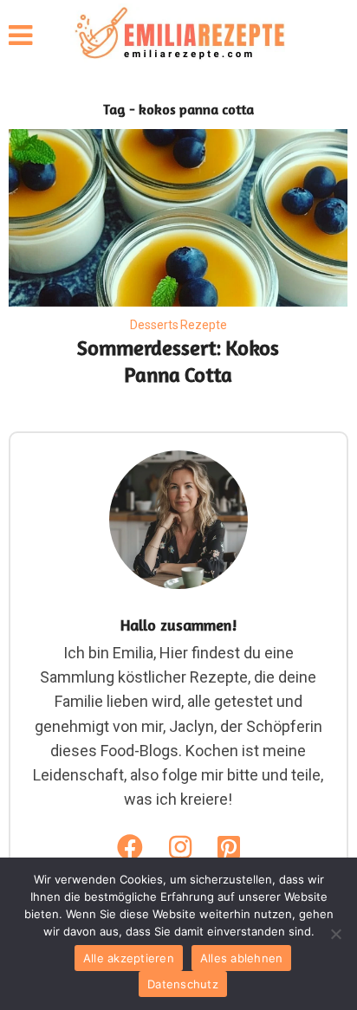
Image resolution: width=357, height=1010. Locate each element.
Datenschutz (182, 984)
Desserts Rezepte (178, 325)
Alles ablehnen (241, 958)
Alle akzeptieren (128, 958)
